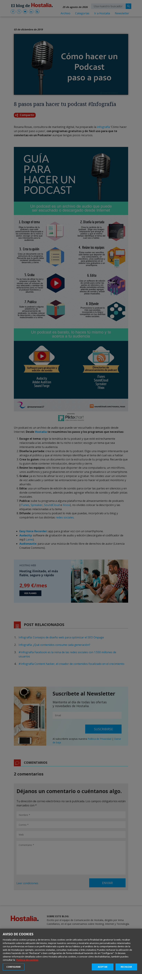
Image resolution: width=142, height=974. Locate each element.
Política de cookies (27, 959)
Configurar (13, 966)
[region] (71, 951)
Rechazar (126, 966)
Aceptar (103, 966)
